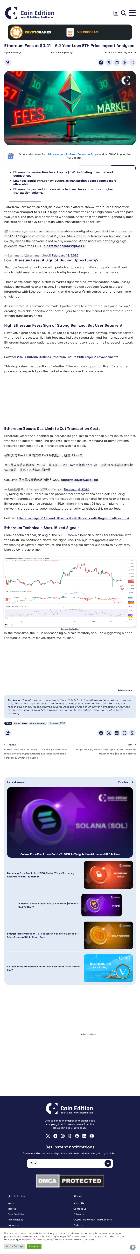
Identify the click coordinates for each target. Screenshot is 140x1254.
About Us (78, 1203)
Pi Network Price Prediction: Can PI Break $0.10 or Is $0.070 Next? (48, 905)
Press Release (15, 1219)
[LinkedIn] (116, 62)
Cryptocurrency (38, 723)
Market (12, 1208)
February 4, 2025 (76, 489)
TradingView (73, 629)
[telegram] (55, 1136)
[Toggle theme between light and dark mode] (116, 13)
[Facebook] (100, 62)
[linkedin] (84, 1136)
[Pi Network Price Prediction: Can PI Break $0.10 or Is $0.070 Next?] (101, 905)
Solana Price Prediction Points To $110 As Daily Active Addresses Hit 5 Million (70, 854)
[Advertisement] (70, 402)
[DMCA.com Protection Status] (70, 1181)
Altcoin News (20, 723)
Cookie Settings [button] (14, 1246)
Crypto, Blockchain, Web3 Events (92, 1219)
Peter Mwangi (14, 52)
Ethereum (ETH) (57, 723)
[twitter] (48, 1136)
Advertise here (125, 690)
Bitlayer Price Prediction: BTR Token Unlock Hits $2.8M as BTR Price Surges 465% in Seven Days (43, 935)
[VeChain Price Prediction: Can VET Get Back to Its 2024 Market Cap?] (108, 968)
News (11, 1203)
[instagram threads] (70, 1136)
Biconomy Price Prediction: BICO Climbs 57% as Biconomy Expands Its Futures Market (40, 875)
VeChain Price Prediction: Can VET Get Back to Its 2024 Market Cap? (43, 968)
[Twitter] (108, 62)
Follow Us (78, 1214)
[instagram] (63, 1136)
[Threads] (124, 62)
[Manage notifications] (133, 1247)
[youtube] (91, 1136)
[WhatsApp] (132, 62)
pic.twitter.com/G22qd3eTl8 (64, 246)
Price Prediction (16, 1214)
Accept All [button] (34, 1246)
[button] (132, 13)
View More (124, 782)
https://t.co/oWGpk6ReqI (79, 480)
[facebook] (77, 1136)
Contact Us (79, 1208)
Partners (78, 1225)
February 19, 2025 (65, 255)
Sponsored (14, 1225)
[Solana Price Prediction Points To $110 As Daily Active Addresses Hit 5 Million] (70, 822)
